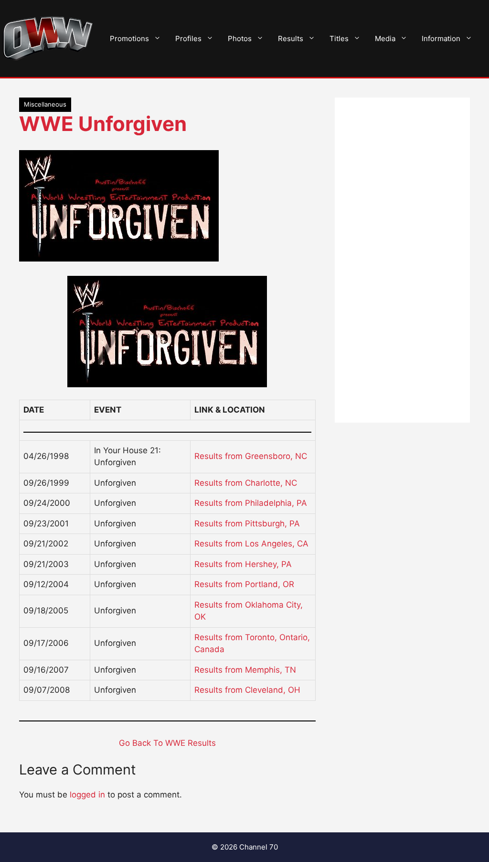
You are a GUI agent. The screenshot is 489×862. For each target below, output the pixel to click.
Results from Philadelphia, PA (250, 503)
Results (290, 38)
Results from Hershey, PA (243, 564)
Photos (240, 38)
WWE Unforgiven (103, 123)
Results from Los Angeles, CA (251, 543)
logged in (87, 794)
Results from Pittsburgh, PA (247, 523)
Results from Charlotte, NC (245, 483)
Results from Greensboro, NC (250, 456)
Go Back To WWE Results (167, 743)
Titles (339, 38)
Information (441, 38)
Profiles (188, 38)
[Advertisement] (402, 260)
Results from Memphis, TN (245, 670)
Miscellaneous (45, 104)
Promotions (129, 38)
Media (385, 38)
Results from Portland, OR (244, 584)
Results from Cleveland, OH (247, 690)
